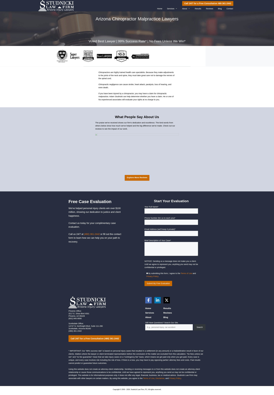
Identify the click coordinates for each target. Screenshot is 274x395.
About (184, 9)
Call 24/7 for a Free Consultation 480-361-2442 (207, 3)
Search (200, 327)
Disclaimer (160, 378)
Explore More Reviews (137, 177)
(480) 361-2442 (92, 234)
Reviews (209, 9)
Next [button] (176, 153)
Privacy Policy (152, 276)
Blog (220, 9)
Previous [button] (98, 153)
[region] (137, 154)
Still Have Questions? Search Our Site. (161, 323)
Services (170, 9)
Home (159, 9)
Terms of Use (186, 273)
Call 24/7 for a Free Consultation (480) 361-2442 (95, 338)
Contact (229, 9)
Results (198, 9)
